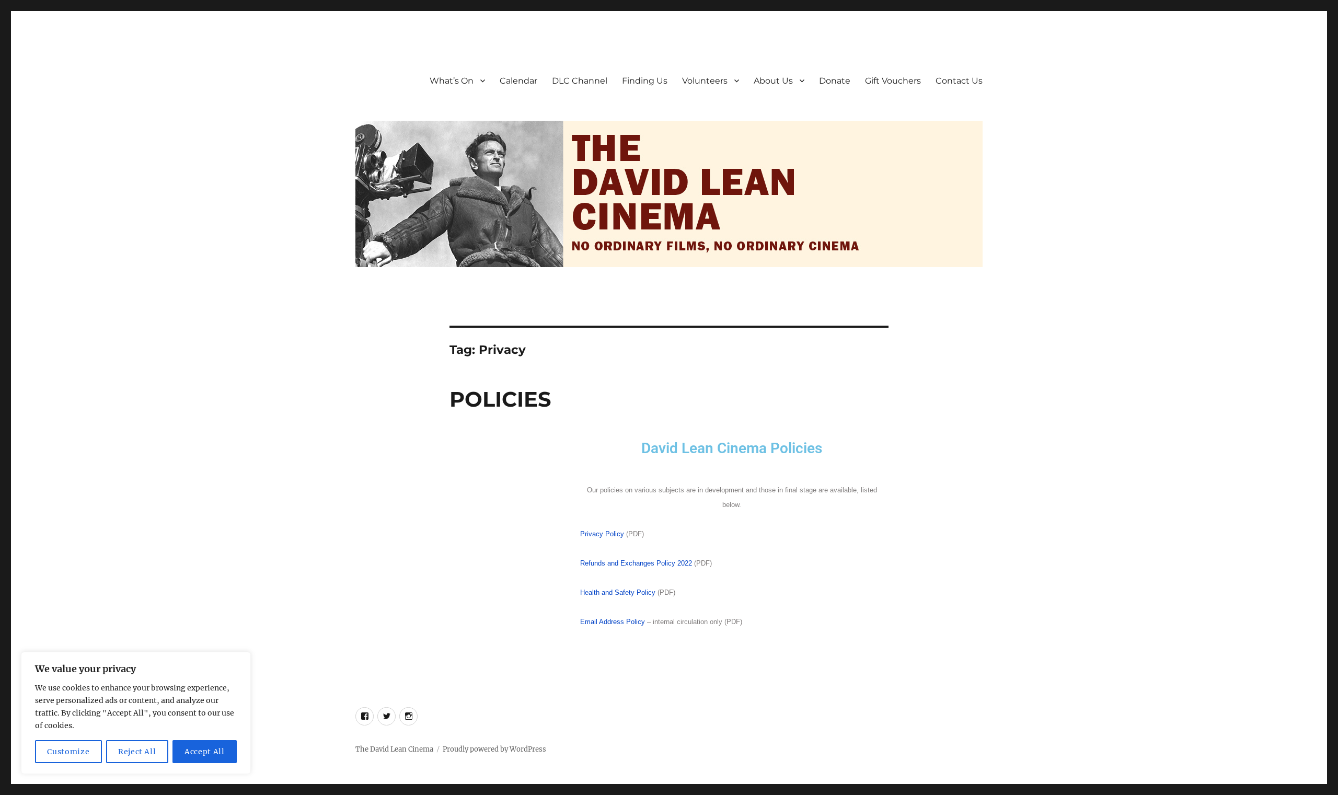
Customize (68, 751)
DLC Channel (579, 81)
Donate (834, 81)
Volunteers (705, 81)
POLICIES (500, 399)
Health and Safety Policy (617, 592)
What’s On (452, 81)
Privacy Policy (602, 534)
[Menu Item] (364, 716)
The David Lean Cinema (394, 749)
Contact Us (959, 81)
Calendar (518, 81)
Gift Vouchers (893, 81)
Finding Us (644, 81)
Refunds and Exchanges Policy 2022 (636, 563)
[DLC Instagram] (408, 716)
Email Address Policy (612, 622)
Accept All (204, 751)
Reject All (137, 751)
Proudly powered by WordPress (494, 749)
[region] (136, 713)
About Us (773, 81)
